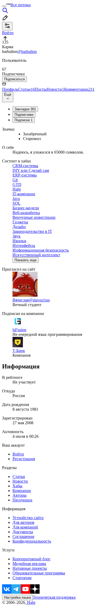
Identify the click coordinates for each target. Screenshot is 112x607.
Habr (30, 602)
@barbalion (27, 51)
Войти (18, 454)
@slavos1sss (39, 300)
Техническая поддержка (54, 597)
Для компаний (25, 527)
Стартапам (22, 577)
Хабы (17, 486)
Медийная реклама (29, 563)
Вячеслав (21, 300)
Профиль (10, 89)
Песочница (22, 500)
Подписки (24, 120)
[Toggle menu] (4, 6)
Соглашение (23, 536)
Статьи (26, 89)
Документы (23, 532)
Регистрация (24, 459)
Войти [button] (8, 33)
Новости (55, 89)
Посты (41, 89)
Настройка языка (17, 597)
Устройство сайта (28, 517)
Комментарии (79, 89)
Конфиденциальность (32, 541)
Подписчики (24, 115)
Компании (22, 490)
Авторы (20, 495)
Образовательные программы (39, 573)
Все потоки (20, 5)
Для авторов (23, 522)
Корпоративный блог (32, 559)
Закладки (25, 109)
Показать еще (25, 260)
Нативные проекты (30, 568)
